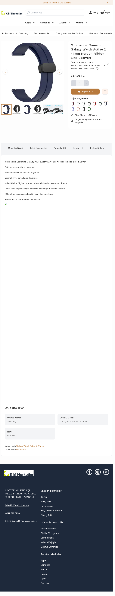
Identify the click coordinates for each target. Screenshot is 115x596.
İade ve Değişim (48, 542)
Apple (28, 22)
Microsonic (21, 449)
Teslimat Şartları (48, 528)
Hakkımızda (47, 506)
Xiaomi (62, 22)
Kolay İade (46, 501)
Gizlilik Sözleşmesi (50, 533)
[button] (5, 71)
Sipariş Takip (47, 515)
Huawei (79, 22)
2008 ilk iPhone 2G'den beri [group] (56, 2)
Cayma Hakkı (47, 537)
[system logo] (12, 13)
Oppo (43, 578)
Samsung (45, 22)
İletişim (44, 497)
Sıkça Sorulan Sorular (51, 510)
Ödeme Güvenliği (49, 547)
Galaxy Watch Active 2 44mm (30, 446)
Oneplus (45, 583)
